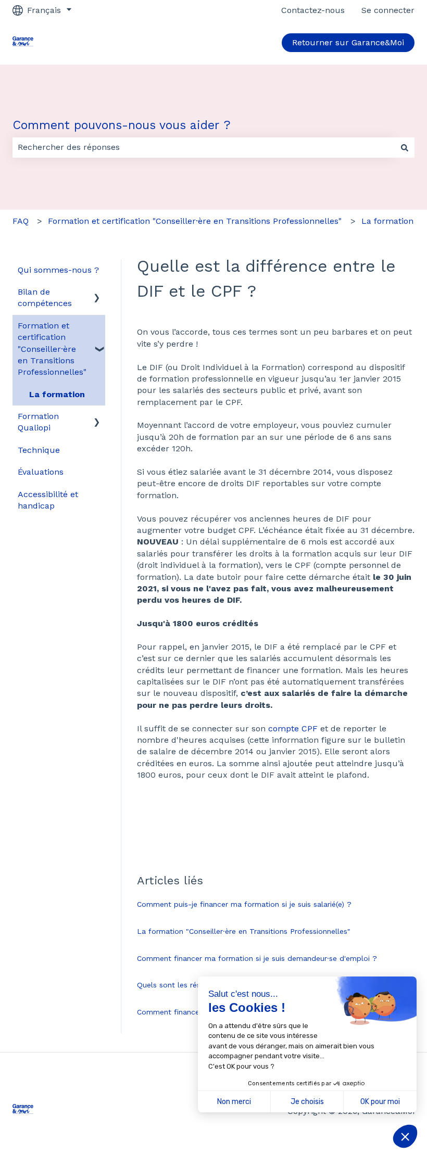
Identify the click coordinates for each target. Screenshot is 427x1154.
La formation (387, 221)
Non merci (234, 1101)
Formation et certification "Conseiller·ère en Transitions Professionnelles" (195, 221)
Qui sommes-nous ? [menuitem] (58, 270)
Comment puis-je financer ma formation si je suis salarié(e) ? (244, 904)
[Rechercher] (405, 147)
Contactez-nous (313, 10)
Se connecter (388, 10)
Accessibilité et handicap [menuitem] (48, 500)
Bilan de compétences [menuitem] (45, 297)
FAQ (20, 221)
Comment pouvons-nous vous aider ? (121, 125)
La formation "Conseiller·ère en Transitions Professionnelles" (243, 931)
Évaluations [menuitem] (41, 472)
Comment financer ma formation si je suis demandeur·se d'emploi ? (257, 958)
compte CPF (294, 728)
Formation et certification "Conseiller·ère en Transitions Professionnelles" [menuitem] (52, 349)
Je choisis (307, 1101)
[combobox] (203, 147)
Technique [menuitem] (39, 450)
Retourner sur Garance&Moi (348, 42)
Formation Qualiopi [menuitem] (38, 422)
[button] (97, 292)
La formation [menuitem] (57, 394)
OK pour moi (380, 1101)
